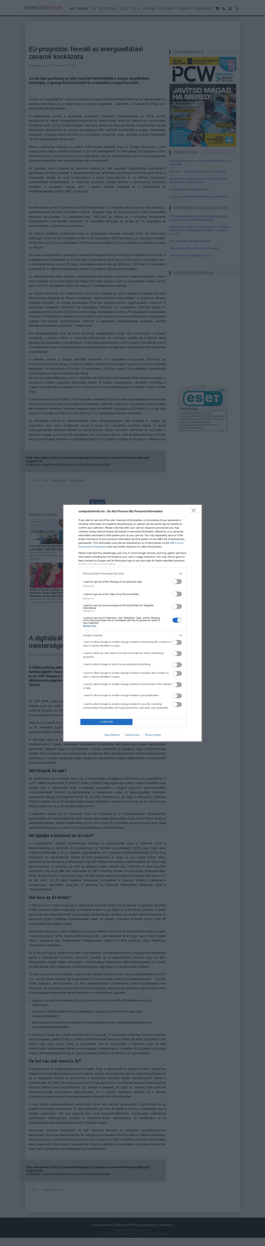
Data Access (132, 734)
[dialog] (132, 623)
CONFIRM (106, 722)
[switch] (177, 581)
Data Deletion (112, 734)
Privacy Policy (153, 734)
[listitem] (132, 574)
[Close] (194, 511)
